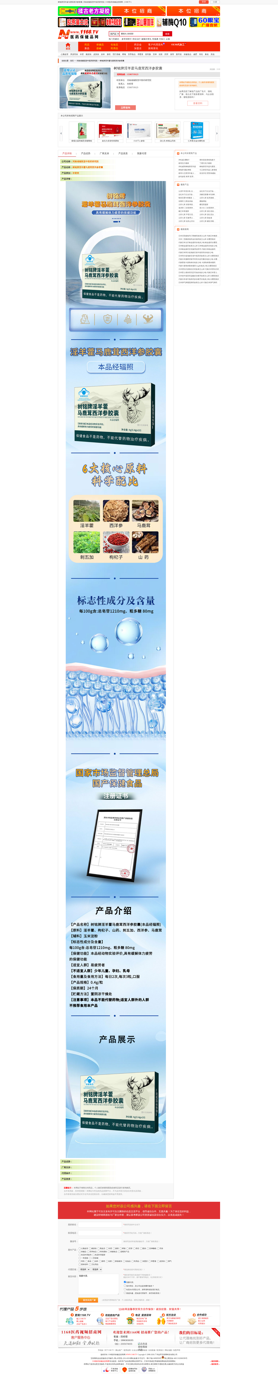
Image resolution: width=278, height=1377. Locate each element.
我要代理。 (130, 1282)
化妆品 (114, 44)
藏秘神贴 (203, 201)
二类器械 (94, 1258)
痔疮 (201, 54)
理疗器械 (116, 54)
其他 (212, 54)
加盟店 (138, 48)
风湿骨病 (74, 54)
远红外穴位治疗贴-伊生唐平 (210, 191)
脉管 (172, 54)
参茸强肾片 (127, 39)
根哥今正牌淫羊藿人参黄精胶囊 (191, 173)
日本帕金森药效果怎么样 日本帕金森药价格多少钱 (198, 246)
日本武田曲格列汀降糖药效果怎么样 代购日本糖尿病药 (200, 236)
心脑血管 (64, 54)
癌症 (137, 1248)
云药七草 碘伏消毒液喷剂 (209, 221)
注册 (215, 2)
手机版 (100, 1350)
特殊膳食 (103, 1252)
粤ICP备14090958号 (154, 1358)
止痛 (168, 39)
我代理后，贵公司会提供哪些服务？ (140, 1286)
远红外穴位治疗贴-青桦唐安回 (190, 195)
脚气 (170, 1261)
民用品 (114, 48)
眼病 (144, 1248)
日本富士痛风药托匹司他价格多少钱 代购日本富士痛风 (200, 272)
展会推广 (118, 1350)
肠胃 (109, 54)
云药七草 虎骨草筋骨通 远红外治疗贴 (193, 205)
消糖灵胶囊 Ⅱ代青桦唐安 (209, 195)
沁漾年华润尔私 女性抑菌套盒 (190, 191)
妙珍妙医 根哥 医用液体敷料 (189, 177)
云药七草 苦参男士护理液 (188, 218)
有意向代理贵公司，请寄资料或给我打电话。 (143, 1290)
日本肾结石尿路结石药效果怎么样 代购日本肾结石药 (199, 269)
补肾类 (76, 173)
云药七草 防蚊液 (206, 218)
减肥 (195, 54)
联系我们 (160, 1350)
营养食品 (132, 54)
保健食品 (187, 54)
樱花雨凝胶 (204, 205)
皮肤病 (96, 54)
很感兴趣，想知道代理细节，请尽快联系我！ (143, 1293)
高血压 (102, 1248)
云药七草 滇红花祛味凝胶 (209, 211)
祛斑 (160, 54)
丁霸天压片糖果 (206, 163)
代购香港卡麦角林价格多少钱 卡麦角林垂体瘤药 (197, 262)
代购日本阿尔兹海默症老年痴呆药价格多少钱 (196, 252)
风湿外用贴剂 (86, 1255)
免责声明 (176, 1350)
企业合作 (135, 1350)
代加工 (162, 39)
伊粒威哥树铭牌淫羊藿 (187, 167)
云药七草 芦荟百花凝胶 (187, 215)
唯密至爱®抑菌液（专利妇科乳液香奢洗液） (196, 198)
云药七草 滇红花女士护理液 (210, 215)
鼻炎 (207, 54)
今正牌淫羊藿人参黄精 (208, 170)
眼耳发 (179, 54)
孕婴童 (140, 54)
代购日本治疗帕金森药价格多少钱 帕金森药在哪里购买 (200, 242)
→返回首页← (215, 1364)
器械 (98, 48)
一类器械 (84, 1258)
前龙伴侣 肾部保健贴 (208, 173)
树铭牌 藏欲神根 (185, 170)
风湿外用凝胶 (100, 1255)
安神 (155, 54)
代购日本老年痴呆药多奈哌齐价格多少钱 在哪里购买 (199, 279)
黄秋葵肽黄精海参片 (207, 160)
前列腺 (148, 54)
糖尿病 (88, 54)
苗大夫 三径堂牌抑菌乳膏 (209, 208)
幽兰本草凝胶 (184, 211)
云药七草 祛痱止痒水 (187, 221)
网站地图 (168, 1350)
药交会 (138, 44)
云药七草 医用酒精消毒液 (209, 198)
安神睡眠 (152, 1248)
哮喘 (124, 54)
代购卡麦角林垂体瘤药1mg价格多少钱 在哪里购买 (198, 266)
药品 (87, 44)
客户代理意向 (155, 44)
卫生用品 (94, 1264)
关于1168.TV (109, 1350)
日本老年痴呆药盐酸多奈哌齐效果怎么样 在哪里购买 (199, 276)
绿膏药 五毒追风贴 (186, 201)
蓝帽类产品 (124, 1252)
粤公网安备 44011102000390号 (175, 1358)
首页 (68, 48)
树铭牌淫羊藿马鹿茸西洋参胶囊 (88, 167)
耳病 (161, 1248)
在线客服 (151, 1350)
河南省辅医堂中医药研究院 (87, 61)
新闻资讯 (153, 48)
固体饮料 (84, 1264)
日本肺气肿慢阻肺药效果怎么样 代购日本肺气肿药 (198, 282)
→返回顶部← (215, 1361)
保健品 (100, 44)
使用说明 (127, 1350)
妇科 (103, 54)
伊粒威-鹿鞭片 (184, 160)
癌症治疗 (136, 39)
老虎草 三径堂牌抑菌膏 (187, 208)
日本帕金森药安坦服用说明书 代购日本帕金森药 (197, 249)
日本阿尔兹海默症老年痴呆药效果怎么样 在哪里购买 (199, 256)
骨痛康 (155, 39)
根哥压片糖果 (184, 163)
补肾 (82, 54)
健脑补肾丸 (146, 39)
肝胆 (166, 54)
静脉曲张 (118, 1261)
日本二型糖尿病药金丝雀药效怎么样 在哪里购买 (197, 239)
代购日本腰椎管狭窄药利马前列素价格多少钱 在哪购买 (200, 259)
